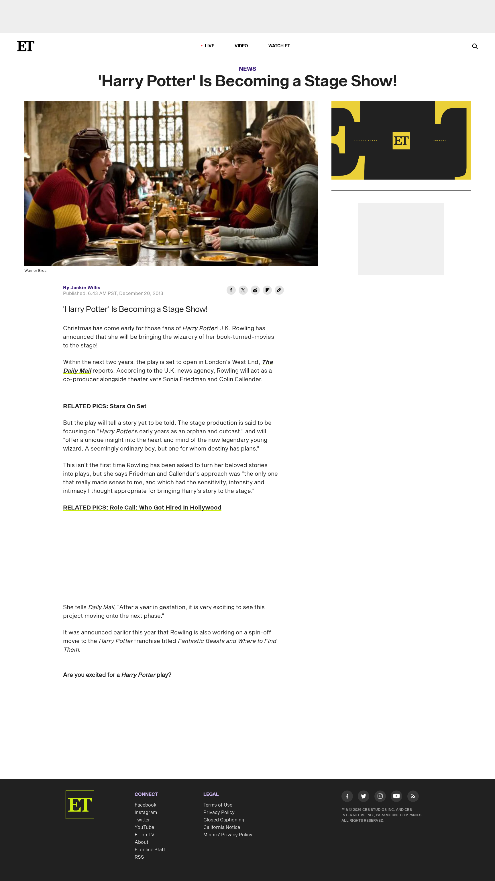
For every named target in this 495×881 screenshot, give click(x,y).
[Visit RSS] (413, 797)
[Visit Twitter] (363, 797)
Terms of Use (217, 805)
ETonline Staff (150, 849)
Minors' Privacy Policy (227, 834)
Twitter (142, 820)
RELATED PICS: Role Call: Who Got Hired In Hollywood (142, 508)
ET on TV (144, 834)
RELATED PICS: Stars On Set (104, 406)
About (141, 842)
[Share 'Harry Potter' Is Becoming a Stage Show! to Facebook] (231, 291)
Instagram (146, 812)
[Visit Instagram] (380, 797)
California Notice (221, 827)
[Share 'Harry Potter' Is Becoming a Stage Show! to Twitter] (243, 291)
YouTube (144, 827)
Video (241, 46)
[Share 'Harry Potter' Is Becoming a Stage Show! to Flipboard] (267, 291)
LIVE (210, 46)
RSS (139, 857)
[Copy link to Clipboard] (279, 291)
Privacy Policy (219, 812)
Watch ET (279, 46)
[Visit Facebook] (347, 797)
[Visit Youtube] (396, 796)
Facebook (145, 805)
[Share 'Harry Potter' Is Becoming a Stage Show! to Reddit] (255, 291)
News (247, 69)
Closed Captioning (223, 820)
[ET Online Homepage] (25, 46)
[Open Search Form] (475, 46)
